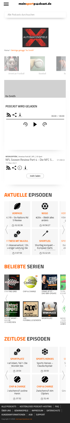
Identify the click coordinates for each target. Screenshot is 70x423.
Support (40, 415)
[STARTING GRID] (12, 282)
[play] (35, 124)
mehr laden (35, 176)
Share (14, 115)
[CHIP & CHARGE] (30, 282)
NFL (33, 156)
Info (20, 168)
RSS (9, 115)
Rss (8, 168)
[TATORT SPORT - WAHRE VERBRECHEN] (12, 309)
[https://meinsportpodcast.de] (35, 4)
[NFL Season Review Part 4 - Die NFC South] (25, 168)
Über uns (6, 411)
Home (6, 50)
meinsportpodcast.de (23, 419)
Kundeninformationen (13, 415)
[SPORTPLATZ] (49, 309)
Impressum (37, 411)
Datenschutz (53, 411)
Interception (11, 157)
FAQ (57, 407)
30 (25, 124)
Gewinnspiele (21, 411)
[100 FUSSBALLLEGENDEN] (30, 309)
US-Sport (39, 156)
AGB (31, 415)
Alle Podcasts (8, 407)
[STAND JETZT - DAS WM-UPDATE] (49, 282)
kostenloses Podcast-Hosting (36, 407)
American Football (24, 156)
